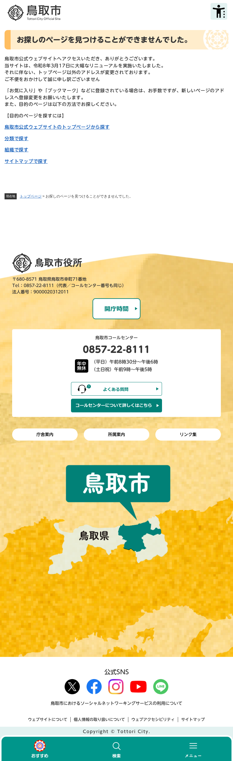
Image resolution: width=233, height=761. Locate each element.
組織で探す (17, 149)
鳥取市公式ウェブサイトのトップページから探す (57, 127)
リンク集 (188, 434)
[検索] (116, 749)
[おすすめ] (40, 749)
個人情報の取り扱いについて (99, 720)
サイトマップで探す (26, 161)
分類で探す (17, 138)
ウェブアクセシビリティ (153, 720)
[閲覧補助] (219, 11)
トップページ (31, 196)
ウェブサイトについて (47, 720)
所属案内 (116, 434)
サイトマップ (193, 720)
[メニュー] (193, 749)
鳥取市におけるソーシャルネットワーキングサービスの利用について (116, 703)
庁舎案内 (44, 434)
